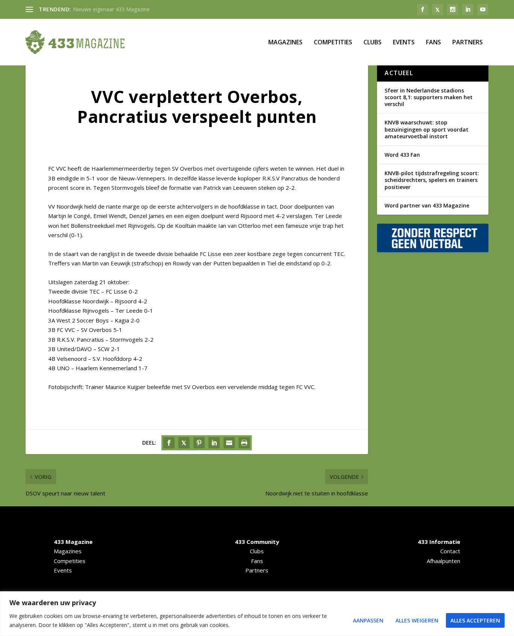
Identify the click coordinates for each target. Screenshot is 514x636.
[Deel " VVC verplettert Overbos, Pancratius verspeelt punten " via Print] (244, 442)
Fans (433, 42)
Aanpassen (368, 620)
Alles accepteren (475, 620)
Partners (467, 42)
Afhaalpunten (443, 561)
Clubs (372, 42)
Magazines (285, 42)
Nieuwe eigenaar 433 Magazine (111, 9)
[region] (257, 613)
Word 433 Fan (402, 154)
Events (404, 42)
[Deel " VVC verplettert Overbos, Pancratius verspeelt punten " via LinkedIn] (214, 442)
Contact (450, 551)
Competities (333, 42)
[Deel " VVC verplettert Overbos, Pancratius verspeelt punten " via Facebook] (168, 442)
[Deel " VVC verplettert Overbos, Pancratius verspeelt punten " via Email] (229, 442)
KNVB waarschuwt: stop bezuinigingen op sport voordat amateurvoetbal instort (426, 129)
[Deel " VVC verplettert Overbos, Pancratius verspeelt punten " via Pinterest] (199, 442)
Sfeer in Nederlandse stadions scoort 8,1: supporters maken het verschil (429, 97)
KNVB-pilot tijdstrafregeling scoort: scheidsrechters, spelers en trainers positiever (432, 180)
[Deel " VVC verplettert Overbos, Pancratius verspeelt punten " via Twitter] (184, 442)
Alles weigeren (416, 620)
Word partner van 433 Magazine (427, 205)
